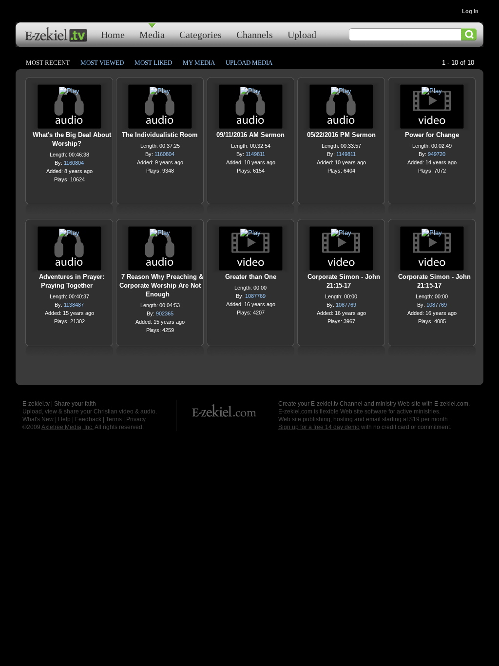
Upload (302, 34)
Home (113, 34)
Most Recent (48, 62)
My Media (199, 62)
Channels (254, 34)
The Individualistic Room (160, 134)
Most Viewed (102, 62)
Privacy (136, 419)
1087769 (255, 296)
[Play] (69, 93)
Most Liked (153, 62)
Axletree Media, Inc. (67, 427)
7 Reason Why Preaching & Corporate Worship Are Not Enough (161, 285)
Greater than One (250, 276)
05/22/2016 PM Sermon (341, 134)
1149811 (255, 154)
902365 (164, 313)
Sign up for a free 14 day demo (319, 427)
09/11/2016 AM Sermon (250, 134)
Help (64, 419)
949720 (436, 154)
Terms (114, 419)
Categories (200, 34)
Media (152, 34)
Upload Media (249, 62)
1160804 (74, 163)
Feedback (88, 419)
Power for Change (432, 134)
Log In (470, 11)
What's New (38, 419)
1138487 (74, 305)
